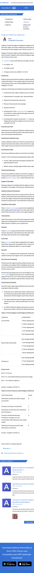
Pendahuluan (9, 19)
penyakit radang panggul (12, 177)
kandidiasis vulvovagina (12, 208)
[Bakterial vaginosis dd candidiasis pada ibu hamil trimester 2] (6, 474)
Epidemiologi (9, 22)
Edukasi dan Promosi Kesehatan (27, 27)
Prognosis (8, 25)
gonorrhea (8, 242)
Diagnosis (26, 22)
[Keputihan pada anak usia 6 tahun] (6, 491)
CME (26, 8)
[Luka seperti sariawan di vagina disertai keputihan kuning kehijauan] (6, 507)
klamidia (8, 231)
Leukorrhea (7, 61)
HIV (27, 119)
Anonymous (19, 472)
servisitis (7, 253)
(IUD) (17, 115)
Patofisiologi (27, 19)
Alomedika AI (6, 8)
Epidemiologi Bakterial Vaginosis (13, 453)
